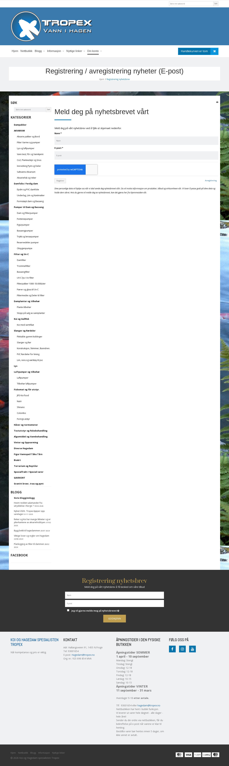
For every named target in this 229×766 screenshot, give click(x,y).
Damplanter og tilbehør (27, 301)
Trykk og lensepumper (28, 236)
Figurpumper (23, 224)
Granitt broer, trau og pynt (29, 483)
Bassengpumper (25, 230)
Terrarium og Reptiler (26, 466)
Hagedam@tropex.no (83, 654)
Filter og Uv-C (21, 254)
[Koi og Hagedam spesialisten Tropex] (114, 26)
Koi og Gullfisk (21, 319)
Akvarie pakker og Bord (28, 136)
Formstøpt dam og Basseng (30, 201)
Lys (15, 366)
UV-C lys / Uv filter (25, 277)
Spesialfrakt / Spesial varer (28, 471)
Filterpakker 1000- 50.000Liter (31, 283)
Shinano (21, 407)
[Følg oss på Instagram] (182, 649)
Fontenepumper (25, 219)
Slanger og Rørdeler (25, 330)
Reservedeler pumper (28, 242)
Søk (215, 3)
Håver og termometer (26, 424)
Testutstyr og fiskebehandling (30, 430)
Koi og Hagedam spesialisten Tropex (35, 642)
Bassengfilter (23, 271)
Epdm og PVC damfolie (28, 189)
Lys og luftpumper (25, 148)
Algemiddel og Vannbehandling (31, 436)
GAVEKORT (19, 477)
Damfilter (21, 260)
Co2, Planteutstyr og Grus (29, 160)
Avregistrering (211, 180)
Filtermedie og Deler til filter (30, 295)
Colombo (21, 413)
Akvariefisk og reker (26, 177)
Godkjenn (114, 618)
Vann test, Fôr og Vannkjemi (30, 154)
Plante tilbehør (24, 307)
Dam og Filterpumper (27, 213)
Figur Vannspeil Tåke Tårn (28, 454)
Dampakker (20, 124)
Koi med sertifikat (25, 324)
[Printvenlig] (217, 102)
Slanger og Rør (24, 342)
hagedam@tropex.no (148, 705)
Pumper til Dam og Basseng (29, 207)
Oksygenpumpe (24, 248)
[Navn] (114, 595)
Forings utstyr (23, 419)
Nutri (19, 401)
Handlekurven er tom (194, 51)
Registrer (60, 181)
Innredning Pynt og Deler (29, 166)
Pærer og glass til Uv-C (28, 289)
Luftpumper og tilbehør (27, 371)
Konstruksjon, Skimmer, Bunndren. (33, 348)
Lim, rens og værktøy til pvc (30, 360)
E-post (58, 148)
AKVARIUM (19, 130)
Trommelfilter (23, 266)
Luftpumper (22, 377)
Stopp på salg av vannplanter (31, 313)
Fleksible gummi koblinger (29, 336)
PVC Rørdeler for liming (28, 354)
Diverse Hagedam (23, 448)
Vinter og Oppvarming (26, 442)
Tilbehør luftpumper (27, 383)
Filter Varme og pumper (28, 142)
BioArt (17, 460)
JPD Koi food (23, 395)
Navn (58, 133)
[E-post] (114, 603)
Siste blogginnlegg (24, 498)
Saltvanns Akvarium (26, 171)
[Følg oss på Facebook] (172, 649)
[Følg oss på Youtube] (192, 649)
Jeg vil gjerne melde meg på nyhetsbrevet (107, 610)
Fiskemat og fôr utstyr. (27, 389)
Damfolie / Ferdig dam (26, 183)
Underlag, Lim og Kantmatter (31, 195)
